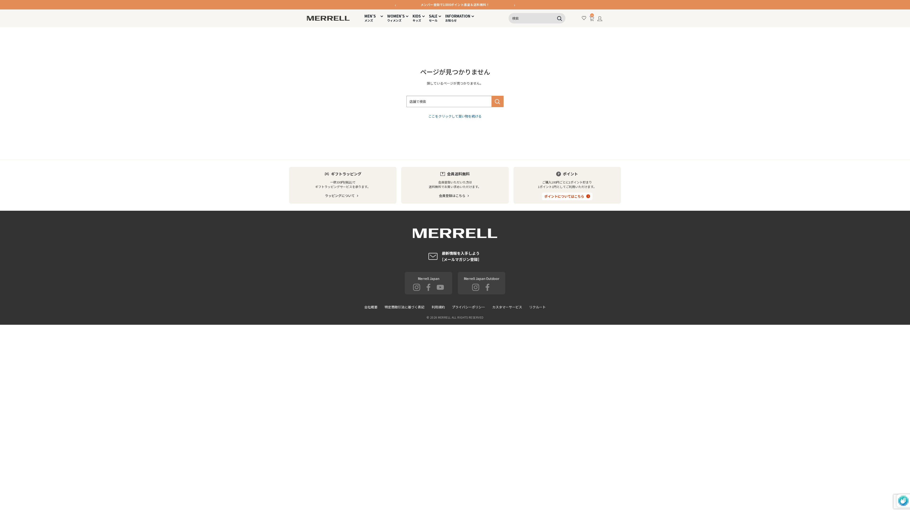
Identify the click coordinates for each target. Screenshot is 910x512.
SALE (433, 18)
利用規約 (438, 307)
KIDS (417, 18)
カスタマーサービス (507, 307)
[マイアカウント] (599, 19)
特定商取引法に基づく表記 (404, 307)
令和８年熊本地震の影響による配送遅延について (455, 5)
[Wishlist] (584, 18)
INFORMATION (457, 18)
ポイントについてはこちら (564, 196)
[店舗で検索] (497, 101)
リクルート (537, 307)
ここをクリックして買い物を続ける (455, 116)
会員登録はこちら (452, 195)
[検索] (559, 18)
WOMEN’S (396, 18)
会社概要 (371, 307)
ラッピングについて (340, 195)
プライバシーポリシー (468, 307)
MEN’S (371, 18)
